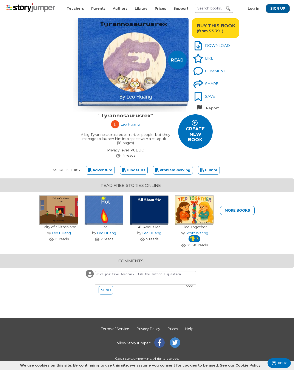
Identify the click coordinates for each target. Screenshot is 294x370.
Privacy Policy (148, 329)
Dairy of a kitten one (59, 227)
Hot (104, 227)
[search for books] (228, 8)
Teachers (75, 8)
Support (180, 8)
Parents (98, 8)
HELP (282, 363)
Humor (210, 170)
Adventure (101, 170)
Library (141, 8)
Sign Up (277, 8)
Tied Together (194, 227)
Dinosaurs (135, 170)
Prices (160, 8)
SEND (106, 290)
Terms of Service (115, 329)
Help (189, 329)
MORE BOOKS (237, 210)
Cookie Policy (247, 365)
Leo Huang (61, 233)
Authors (120, 8)
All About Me (149, 227)
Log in (253, 8)
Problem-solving (174, 170)
